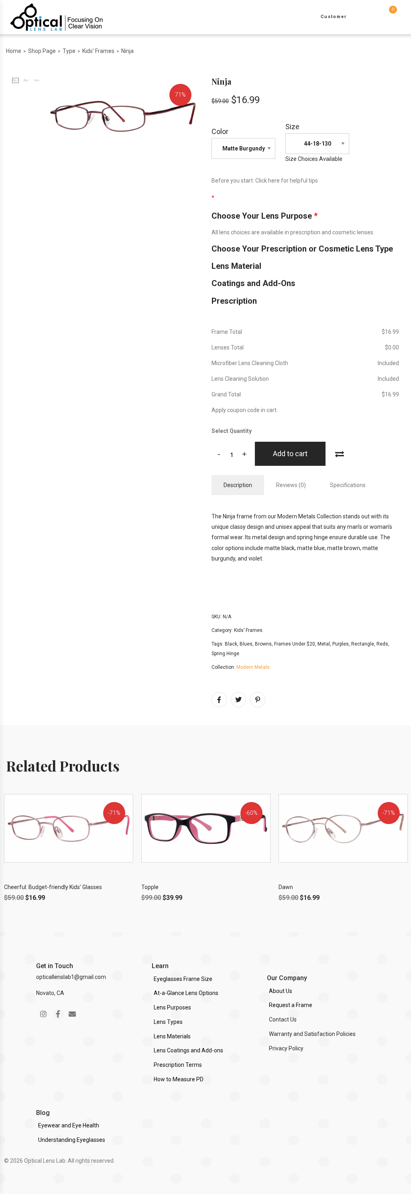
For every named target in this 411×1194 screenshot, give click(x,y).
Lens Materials (172, 1036)
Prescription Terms (178, 1065)
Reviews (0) (291, 485)
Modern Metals (253, 667)
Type (69, 51)
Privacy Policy (286, 1048)
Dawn (286, 887)
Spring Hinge (225, 653)
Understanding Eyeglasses (71, 1140)
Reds (382, 644)
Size (292, 126)
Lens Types (168, 1022)
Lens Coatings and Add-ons (188, 1050)
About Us (280, 991)
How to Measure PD (178, 1079)
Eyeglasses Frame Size (183, 979)
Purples (340, 644)
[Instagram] (43, 1014)
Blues (246, 644)
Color (220, 131)
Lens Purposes (172, 1007)
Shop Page (42, 51)
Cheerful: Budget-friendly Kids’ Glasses (53, 887)
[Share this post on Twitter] (238, 699)
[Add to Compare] (340, 453)
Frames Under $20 (294, 644)
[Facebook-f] (58, 1014)
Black (231, 644)
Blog (43, 1113)
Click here (267, 180)
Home (13, 51)
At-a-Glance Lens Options (186, 993)
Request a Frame (290, 1005)
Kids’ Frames (98, 51)
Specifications (348, 485)
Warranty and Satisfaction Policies (312, 1034)
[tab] (238, 485)
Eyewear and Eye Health (68, 1125)
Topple (150, 887)
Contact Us (283, 1019)
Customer (334, 16)
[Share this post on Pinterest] (257, 699)
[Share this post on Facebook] (219, 699)
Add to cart (290, 453)
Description (238, 485)
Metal (323, 644)
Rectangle (362, 644)
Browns (263, 644)
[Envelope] (72, 1014)
